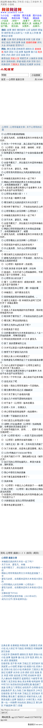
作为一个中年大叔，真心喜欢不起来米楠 (23, 144)
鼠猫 (23, 55)
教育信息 (5, 58)
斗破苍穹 (35, 678)
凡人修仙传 (6, 678)
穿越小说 (21, 666)
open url (4, 712)
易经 (13, 55)
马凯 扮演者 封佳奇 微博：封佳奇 (20, 268)
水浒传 (37, 64)
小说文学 (5, 654)
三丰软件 (34, 2)
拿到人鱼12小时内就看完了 (17, 356)
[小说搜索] (7, 71)
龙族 (3, 687)
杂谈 (23, 42)
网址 (14, 2)
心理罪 (12, 79)
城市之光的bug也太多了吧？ (17, 325)
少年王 (39, 690)
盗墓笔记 (26, 678)
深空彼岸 (36, 663)
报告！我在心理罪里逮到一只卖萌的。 (22, 385)
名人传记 (10, 648)
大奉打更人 (31, 699)
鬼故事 (27, 52)
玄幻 (38, 61)
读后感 (17, 675)
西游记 (23, 64)
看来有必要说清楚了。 (15, 505)
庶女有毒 (26, 681)
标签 (10, 36)
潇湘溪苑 (13, 660)
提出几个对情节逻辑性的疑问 (18, 398)
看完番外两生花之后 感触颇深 (18, 390)
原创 (11, 52)
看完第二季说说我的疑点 (16, 320)
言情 (33, 61)
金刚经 (34, 30)
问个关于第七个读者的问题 (17, 394)
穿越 (19, 61)
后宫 (18, 55)
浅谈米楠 (8, 481)
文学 (27, 657)
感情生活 (29, 49)
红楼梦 (30, 64)
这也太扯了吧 (10, 381)
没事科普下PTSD (10, 593)
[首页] (29, 553)
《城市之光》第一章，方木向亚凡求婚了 (23, 444)
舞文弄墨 (11, 49)
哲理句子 (20, 45)
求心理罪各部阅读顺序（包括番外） (21, 411)
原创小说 (38, 654)
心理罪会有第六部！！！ (16, 194)
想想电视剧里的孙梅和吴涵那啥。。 (21, 297)
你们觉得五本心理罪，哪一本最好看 (21, 288)
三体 (24, 690)
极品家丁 (36, 684)
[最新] (16, 553)
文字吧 (24, 675)
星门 (15, 705)
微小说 (34, 52)
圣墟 (20, 705)
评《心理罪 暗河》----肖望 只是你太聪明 (23, 435)
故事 (9, 30)
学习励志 (19, 648)
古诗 (22, 672)
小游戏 (11, 4)
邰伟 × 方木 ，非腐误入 (15, 407)
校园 (24, 61)
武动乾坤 (32, 675)
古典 (9, 39)
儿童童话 (33, 645)
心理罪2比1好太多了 (13, 278)
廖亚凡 (7, 306)
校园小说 (31, 666)
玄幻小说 (17, 669)
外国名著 (24, 645)
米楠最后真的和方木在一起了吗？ (20, 178)
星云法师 (15, 33)
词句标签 (10, 45)
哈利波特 (36, 681)
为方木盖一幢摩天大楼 (15, 198)
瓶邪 (6, 52)
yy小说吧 (12, 666)
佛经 (14, 30)
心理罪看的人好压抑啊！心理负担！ (21, 211)
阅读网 (3, 2)
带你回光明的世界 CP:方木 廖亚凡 (20, 339)
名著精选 (14, 645)
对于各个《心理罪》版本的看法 (19, 403)
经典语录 (5, 64)
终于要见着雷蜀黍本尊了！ (17, 477)
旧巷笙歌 (5, 663)
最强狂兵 (21, 696)
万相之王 (26, 663)
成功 (6, 660)
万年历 (20, 2)
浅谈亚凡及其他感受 (13, 468)
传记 (3, 42)
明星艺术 (24, 58)
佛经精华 (21, 30)
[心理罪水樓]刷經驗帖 (14, 134)
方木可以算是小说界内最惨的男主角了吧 (23, 348)
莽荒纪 (18, 687)
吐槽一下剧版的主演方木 (16, 416)
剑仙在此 (21, 702)
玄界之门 (10, 687)
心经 (28, 30)
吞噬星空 (17, 678)
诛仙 (19, 681)
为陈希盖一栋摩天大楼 (15, 159)
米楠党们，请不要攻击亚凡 (17, 292)
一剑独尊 (12, 702)
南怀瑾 (7, 33)
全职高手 (26, 687)
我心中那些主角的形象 (15, 472)
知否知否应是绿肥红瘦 (21, 684)
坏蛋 (6, 675)
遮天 (39, 675)
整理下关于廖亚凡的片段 (16, 352)
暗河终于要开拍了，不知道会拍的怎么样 (23, 207)
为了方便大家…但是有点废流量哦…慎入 (23, 448)
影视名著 (21, 39)
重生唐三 (12, 696)
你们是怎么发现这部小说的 (17, 420)
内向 (8, 55)
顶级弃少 (21, 699)
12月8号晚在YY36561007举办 (18, 453)
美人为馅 (17, 690)
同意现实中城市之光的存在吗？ (19, 245)
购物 (10, 2)
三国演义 (36, 669)
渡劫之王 (31, 702)
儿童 (33, 39)
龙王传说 (12, 681)
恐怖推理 (20, 49)
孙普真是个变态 (11, 329)
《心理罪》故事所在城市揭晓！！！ (21, 440)
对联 (11, 675)
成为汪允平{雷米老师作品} (14, 599)
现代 (14, 39)
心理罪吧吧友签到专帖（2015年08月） (20, 596)
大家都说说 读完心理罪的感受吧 (19, 500)
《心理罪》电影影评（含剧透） (19, 264)
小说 (26, 2)
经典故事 (38, 648)
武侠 (38, 39)
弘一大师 (24, 33)
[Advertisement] (21, 103)
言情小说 (8, 669)
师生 (3, 55)
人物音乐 (33, 58)
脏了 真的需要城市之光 (15, 343)
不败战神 (8, 705)
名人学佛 (34, 33)
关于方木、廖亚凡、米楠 (16, 169)
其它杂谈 (5, 651)
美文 (28, 55)
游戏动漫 (10, 61)
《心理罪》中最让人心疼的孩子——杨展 (23, 485)
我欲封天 (31, 690)
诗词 (13, 42)
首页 (3, 79)
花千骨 (13, 663)
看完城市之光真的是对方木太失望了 (21, 202)
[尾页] (36, 553)
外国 (28, 39)
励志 (8, 42)
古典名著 (5, 645)
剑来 (19, 663)
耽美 (32, 657)
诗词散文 (28, 648)
